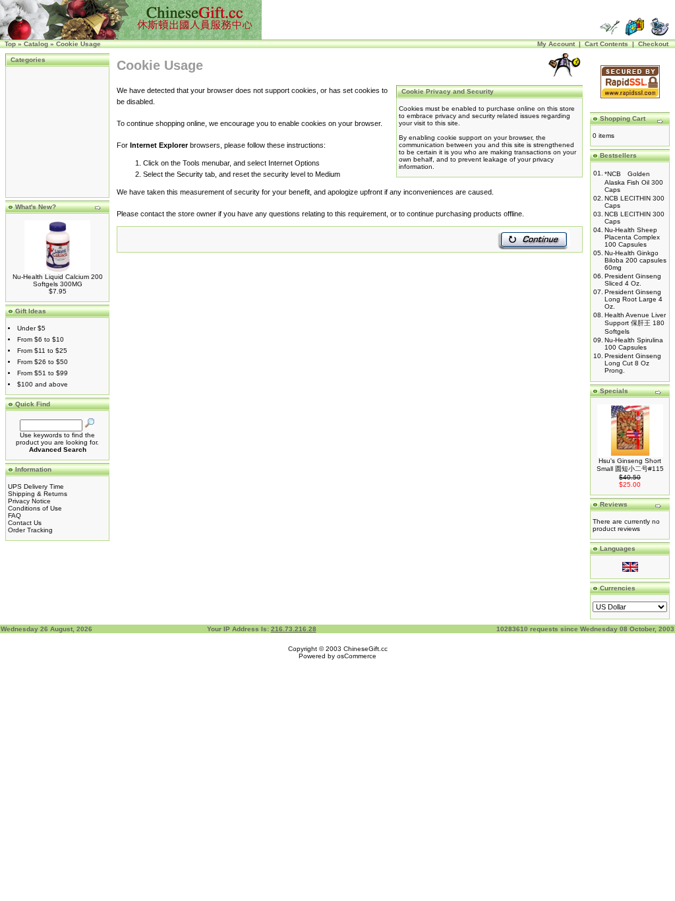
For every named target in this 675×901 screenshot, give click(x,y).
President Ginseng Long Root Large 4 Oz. (633, 299)
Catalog (36, 43)
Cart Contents (606, 43)
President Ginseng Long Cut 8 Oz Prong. (632, 363)
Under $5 (31, 328)
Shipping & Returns (37, 493)
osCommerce (356, 656)
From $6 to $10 (40, 339)
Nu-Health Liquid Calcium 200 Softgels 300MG (58, 280)
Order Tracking (30, 530)
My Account (556, 43)
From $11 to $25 (42, 350)
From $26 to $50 (42, 361)
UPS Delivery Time (36, 486)
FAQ (14, 515)
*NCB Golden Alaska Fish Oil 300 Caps (633, 181)
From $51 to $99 (42, 373)
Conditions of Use (35, 508)
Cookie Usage (78, 43)
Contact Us (25, 522)
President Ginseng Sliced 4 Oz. (632, 279)
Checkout (653, 43)
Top (10, 43)
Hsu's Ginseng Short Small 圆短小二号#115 (630, 464)
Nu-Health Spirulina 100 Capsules (633, 343)
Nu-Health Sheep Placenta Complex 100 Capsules (632, 237)
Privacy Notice (29, 501)
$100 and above (42, 384)
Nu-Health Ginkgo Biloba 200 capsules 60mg (635, 260)
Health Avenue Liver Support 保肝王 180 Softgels (635, 323)
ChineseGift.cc (365, 648)
